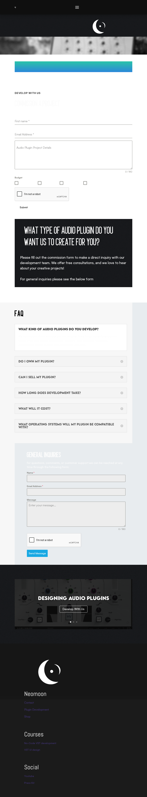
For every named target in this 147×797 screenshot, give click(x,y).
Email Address (35, 486)
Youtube (29, 775)
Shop (27, 716)
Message (31, 499)
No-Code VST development (40, 743)
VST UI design (32, 749)
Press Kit (29, 782)
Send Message (37, 553)
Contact (29, 702)
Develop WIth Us (73, 609)
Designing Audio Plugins (73, 598)
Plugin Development (36, 709)
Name (30, 472)
